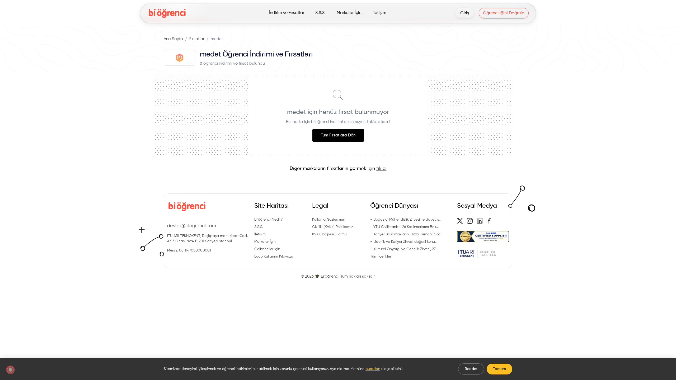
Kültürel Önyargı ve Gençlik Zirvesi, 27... (405, 249)
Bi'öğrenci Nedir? (268, 219)
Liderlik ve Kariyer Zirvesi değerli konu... (405, 242)
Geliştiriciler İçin (267, 249)
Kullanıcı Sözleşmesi (328, 219)
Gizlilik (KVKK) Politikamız (332, 227)
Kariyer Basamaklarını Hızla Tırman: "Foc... (408, 234)
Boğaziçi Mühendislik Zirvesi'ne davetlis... (407, 219)
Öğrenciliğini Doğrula (503, 13)
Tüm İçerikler (380, 256)
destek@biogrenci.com (191, 226)
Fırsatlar (196, 39)
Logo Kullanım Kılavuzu (273, 256)
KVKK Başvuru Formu (329, 234)
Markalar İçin (265, 242)
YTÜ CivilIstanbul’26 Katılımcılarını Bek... (406, 227)
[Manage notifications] (10, 369)
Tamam (499, 369)
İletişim (260, 234)
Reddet (471, 369)
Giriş (464, 13)
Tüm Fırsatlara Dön (338, 135)
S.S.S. (258, 227)
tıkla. (381, 168)
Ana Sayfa (173, 39)
